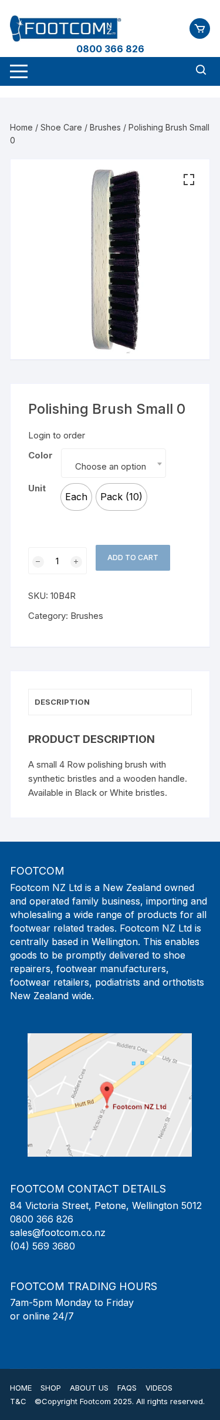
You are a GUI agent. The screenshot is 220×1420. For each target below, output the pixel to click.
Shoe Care (61, 127)
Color (40, 455)
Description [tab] (62, 701)
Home (21, 127)
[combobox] (113, 463)
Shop (50, 1387)
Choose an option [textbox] (110, 466)
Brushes (105, 127)
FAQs (127, 1387)
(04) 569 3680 (42, 1246)
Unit (37, 488)
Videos (158, 1387)
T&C (18, 1401)
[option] (76, 497)
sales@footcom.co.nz (58, 1232)
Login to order (56, 435)
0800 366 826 (110, 49)
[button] (189, 180)
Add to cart (132, 557)
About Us (89, 1387)
